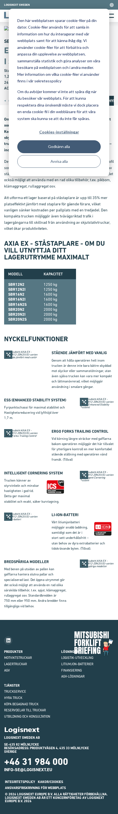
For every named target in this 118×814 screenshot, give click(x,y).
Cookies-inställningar (59, 132)
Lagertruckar (15, 664)
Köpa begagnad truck (21, 704)
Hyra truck (13, 698)
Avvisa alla (59, 161)
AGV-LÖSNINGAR (73, 676)
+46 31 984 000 (36, 761)
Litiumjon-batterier (77, 664)
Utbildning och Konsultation (27, 716)
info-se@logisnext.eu (28, 769)
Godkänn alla (59, 146)
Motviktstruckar (18, 658)
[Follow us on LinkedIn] (8, 640)
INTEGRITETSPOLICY (20, 782)
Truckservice (15, 691)
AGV (7, 670)
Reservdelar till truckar (25, 710)
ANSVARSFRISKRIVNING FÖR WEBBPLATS (35, 788)
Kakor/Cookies (50, 782)
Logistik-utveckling (77, 658)
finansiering (71, 670)
